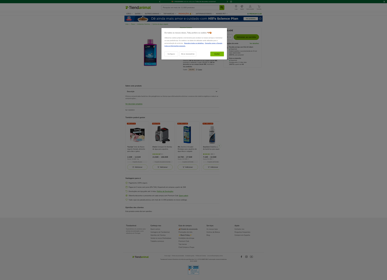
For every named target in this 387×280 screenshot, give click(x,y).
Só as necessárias (188, 54)
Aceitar (217, 54)
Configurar (171, 54)
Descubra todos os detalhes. (194, 43)
